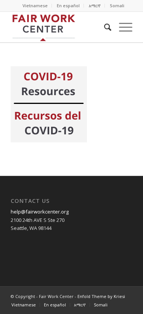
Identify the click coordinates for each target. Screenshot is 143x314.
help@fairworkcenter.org (40, 211)
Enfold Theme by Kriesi (101, 296)
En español (68, 5)
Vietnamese (35, 5)
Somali (117, 5)
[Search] (103, 27)
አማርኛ (95, 5)
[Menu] (121, 27)
